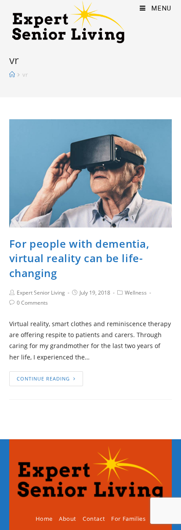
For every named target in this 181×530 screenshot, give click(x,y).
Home (44, 519)
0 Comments (32, 302)
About (67, 519)
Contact (94, 519)
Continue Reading (43, 378)
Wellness (136, 292)
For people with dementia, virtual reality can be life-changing (79, 258)
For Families (128, 519)
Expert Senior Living (41, 292)
